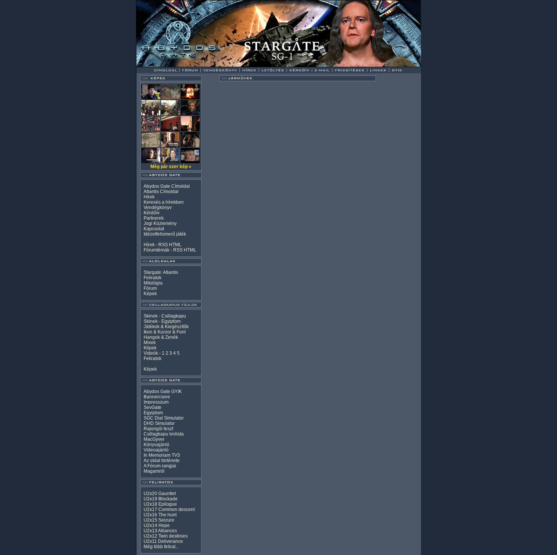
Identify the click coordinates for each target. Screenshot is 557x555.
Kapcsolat (154, 228)
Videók (151, 353)
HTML (175, 244)
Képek (150, 293)
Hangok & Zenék (161, 337)
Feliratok (152, 277)
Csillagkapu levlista (164, 434)
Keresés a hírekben (164, 202)
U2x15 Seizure (159, 520)
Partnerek (154, 218)
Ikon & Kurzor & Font (165, 332)
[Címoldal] (185, 65)
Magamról (154, 471)
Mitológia (153, 283)
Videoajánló (156, 450)
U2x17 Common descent (169, 509)
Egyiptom (153, 412)
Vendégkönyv (158, 207)
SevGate (152, 407)
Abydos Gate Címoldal (167, 186)
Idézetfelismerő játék (165, 234)
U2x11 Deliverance (163, 541)
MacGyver (154, 439)
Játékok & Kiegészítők (166, 326)
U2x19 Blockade (161, 499)
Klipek (150, 348)
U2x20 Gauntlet (160, 493)
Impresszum (156, 402)
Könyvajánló (156, 444)
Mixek (150, 342)
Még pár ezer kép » (170, 166)
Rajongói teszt (158, 428)
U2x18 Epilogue (160, 504)
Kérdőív (152, 212)
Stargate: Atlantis (161, 272)
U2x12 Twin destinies (166, 536)
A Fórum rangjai (160, 466)
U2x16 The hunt (160, 514)
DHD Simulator (159, 423)
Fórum (150, 288)
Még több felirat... (161, 546)
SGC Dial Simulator (164, 418)
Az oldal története (162, 460)
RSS (163, 244)
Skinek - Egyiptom (162, 321)
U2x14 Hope (157, 525)
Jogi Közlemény (160, 223)
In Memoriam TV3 (162, 455)
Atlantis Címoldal (161, 191)
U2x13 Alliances (160, 530)
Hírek (149, 197)
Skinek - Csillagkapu (165, 316)
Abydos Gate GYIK (163, 391)
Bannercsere (157, 396)
